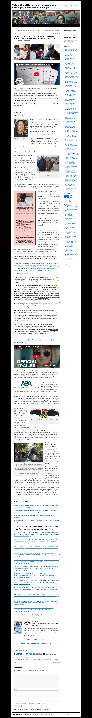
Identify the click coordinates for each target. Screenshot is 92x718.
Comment (16, 673)
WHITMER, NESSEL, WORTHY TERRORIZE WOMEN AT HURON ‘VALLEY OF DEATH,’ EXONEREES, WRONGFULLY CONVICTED (71, 85)
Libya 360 (67, 235)
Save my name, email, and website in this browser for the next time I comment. (31, 703)
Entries (67, 264)
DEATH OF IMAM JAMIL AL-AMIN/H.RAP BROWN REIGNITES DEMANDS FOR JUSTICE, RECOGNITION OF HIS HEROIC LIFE (71, 130)
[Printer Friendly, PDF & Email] (21, 650)
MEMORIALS (27, 26)
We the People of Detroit (69, 258)
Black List (67, 217)
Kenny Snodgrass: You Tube (70, 232)
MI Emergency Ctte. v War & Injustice (71, 240)
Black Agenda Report (68, 214)
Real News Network (68, 250)
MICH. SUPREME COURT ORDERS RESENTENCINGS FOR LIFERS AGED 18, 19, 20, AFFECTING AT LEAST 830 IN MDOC (71, 187)
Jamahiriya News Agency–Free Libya (71, 231)
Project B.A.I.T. (68, 249)
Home (15, 26)
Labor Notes (67, 233)
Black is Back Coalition (69, 215)
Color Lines (67, 219)
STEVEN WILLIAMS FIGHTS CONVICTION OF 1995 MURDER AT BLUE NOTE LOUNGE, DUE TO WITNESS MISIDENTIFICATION (71, 50)
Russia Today (67, 251)
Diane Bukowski (27, 40)
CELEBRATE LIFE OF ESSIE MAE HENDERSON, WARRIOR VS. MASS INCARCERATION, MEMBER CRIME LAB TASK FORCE (71, 63)
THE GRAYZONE (68, 256)
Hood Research (67, 229)
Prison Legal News (68, 247)
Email (15, 694)
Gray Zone (67, 228)
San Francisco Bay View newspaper (71, 253)
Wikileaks (66, 259)
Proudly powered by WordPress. (71, 714)
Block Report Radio (68, 218)
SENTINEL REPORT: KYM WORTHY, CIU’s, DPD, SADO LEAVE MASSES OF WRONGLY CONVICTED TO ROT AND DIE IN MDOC (71, 137)
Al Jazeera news (68, 205)
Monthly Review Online (69, 242)
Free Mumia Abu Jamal (69, 226)
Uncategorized (26, 657)
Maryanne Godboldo (68, 238)
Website (15, 698)
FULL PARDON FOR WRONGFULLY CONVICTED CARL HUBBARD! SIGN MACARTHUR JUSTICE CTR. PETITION (70, 57)
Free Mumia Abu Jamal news (70, 227)
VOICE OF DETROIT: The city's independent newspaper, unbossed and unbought (34, 6)
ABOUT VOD (20, 26)
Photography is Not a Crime (70, 245)
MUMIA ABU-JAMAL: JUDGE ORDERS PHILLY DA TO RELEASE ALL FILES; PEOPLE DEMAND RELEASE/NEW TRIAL (25, 32)
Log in (66, 263)
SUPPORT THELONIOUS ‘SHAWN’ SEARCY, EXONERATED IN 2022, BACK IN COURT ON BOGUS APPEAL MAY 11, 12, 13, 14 (71, 102)
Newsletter (34, 26)
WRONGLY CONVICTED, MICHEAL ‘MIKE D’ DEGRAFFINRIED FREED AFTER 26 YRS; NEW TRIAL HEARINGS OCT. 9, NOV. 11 (71, 153)
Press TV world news (69, 246)
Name (15, 689)
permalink (37, 657)
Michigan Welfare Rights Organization (71, 241)
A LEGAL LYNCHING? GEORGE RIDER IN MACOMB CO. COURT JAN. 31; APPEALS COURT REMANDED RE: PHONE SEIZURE (48, 32)
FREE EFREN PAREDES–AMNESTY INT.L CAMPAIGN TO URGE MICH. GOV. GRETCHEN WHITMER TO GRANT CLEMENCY (71, 108)
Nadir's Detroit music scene (69, 244)
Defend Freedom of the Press (70, 222)
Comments (68, 265)
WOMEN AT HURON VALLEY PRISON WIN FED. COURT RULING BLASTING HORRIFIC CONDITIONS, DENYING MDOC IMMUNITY (71, 165)
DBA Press (67, 220)
